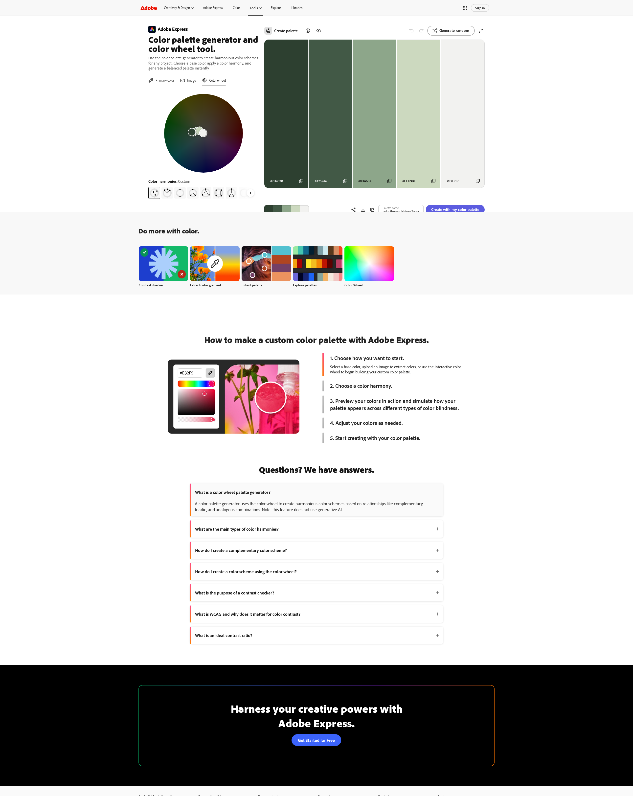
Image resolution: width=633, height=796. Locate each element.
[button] (465, 8)
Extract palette (252, 285)
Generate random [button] (454, 30)
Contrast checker (151, 285)
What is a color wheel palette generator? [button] (233, 492)
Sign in (480, 8)
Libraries (296, 7)
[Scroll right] (250, 193)
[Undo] (411, 31)
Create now (163, 263)
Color (236, 7)
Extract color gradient (205, 285)
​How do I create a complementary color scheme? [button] (241, 550)
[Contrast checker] (308, 31)
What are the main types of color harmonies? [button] (237, 529)
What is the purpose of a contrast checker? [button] (234, 592)
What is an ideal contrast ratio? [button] (223, 635)
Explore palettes (305, 285)
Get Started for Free (316, 740)
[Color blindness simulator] (319, 31)
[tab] (161, 80)
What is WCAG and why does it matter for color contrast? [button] (247, 614)
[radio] (154, 193)
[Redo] (421, 31)
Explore (276, 7)
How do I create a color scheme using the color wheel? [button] (246, 571)
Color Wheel (353, 285)
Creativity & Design (177, 7)
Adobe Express (213, 7)
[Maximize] (481, 31)
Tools (254, 8)
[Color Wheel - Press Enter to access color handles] (203, 133)
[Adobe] (148, 8)
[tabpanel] (203, 144)
